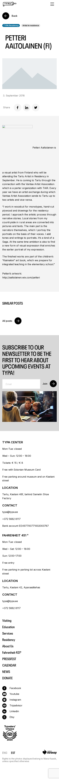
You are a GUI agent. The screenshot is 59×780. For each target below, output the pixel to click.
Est (13, 752)
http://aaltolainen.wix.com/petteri (21, 277)
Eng (4, 752)
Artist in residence (31, 25)
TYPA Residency (11, 25)
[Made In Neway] (50, 753)
